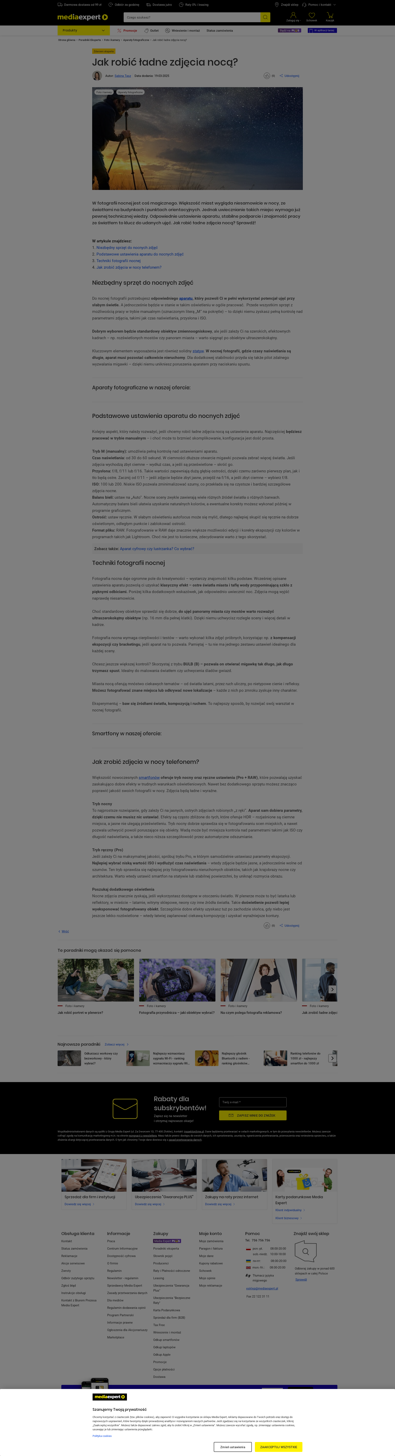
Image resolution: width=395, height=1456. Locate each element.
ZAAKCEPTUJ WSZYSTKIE (278, 1447)
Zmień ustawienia (232, 1447)
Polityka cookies (102, 1436)
